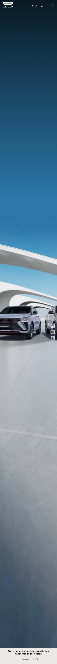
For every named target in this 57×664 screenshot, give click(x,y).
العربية (35, 5)
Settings (26, 659)
